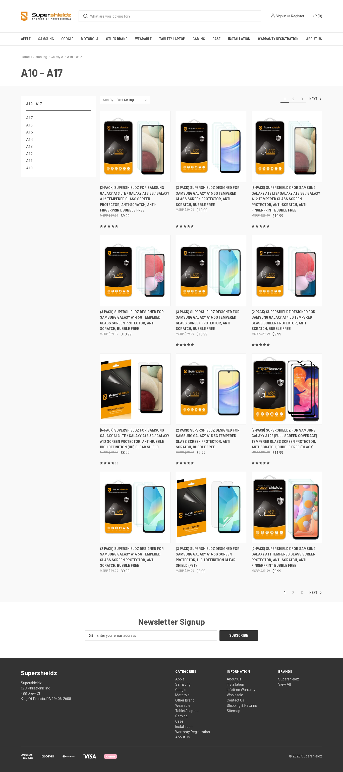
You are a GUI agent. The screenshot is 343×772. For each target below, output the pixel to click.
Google (67, 39)
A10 (29, 168)
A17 (29, 118)
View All (284, 684)
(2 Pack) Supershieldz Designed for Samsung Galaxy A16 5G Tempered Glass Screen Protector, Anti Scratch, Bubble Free (132, 557)
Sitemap (233, 711)
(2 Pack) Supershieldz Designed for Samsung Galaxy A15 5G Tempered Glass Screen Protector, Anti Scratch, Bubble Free (208, 439)
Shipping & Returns (242, 706)
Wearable (143, 39)
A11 (29, 161)
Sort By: (108, 100)
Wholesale (235, 695)
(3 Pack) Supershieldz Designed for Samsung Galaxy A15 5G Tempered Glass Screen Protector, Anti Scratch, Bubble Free (208, 196)
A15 (29, 132)
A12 (29, 154)
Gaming (199, 39)
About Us (314, 39)
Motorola (89, 39)
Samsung (46, 39)
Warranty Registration (278, 39)
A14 (29, 139)
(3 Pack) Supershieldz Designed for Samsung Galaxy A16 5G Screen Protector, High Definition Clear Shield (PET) (208, 557)
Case (216, 39)
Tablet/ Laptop (172, 39)
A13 (29, 146)
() (319, 16)
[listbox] (133, 100)
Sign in (281, 16)
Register (297, 16)
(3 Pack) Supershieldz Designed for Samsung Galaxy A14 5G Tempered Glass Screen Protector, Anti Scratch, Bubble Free (132, 320)
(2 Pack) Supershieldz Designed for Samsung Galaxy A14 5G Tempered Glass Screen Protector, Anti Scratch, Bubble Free (283, 320)
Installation (239, 39)
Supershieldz (288, 679)
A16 (29, 125)
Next (313, 99)
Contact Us (235, 700)
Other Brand (117, 39)
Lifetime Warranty (241, 690)
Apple (26, 39)
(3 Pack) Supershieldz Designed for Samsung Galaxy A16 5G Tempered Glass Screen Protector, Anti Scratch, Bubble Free (208, 320)
